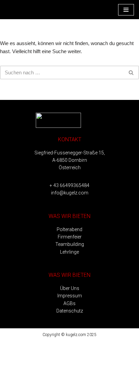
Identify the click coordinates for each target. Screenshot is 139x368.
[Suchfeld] (131, 72)
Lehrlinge (69, 252)
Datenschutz (69, 311)
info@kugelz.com (69, 192)
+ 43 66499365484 (69, 185)
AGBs (69, 303)
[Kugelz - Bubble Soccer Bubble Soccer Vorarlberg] (25, 9)
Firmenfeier (70, 237)
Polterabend (69, 229)
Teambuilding (69, 244)
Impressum (69, 295)
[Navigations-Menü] (126, 9)
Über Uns (69, 288)
